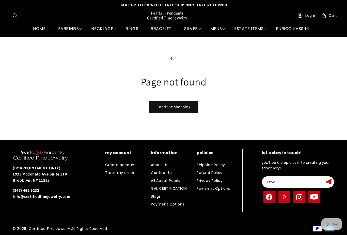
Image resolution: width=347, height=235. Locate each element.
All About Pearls (165, 180)
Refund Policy (210, 172)
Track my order (119, 172)
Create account (120, 164)
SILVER (191, 29)
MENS (216, 29)
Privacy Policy (210, 180)
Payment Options (167, 204)
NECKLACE (102, 29)
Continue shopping (173, 106)
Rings (131, 29)
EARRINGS (68, 29)
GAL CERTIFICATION (169, 188)
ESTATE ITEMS (248, 29)
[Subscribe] (328, 182)
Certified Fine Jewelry (49, 228)
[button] (16, 15)
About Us (159, 164)
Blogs (156, 196)
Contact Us (161, 172)
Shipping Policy (211, 164)
